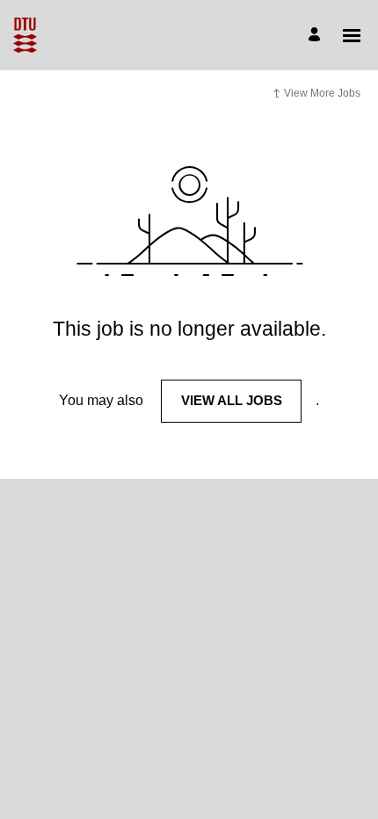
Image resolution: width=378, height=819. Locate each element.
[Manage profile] (317, 35)
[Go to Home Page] (25, 35)
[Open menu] (351, 36)
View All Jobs (231, 400)
